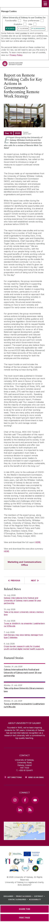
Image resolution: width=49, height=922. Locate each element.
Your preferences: (31, 20)
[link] (24, 854)
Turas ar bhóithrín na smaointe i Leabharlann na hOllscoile (24, 624)
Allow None (24, 28)
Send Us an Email (36, 777)
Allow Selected (38, 28)
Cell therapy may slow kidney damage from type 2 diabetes (23, 636)
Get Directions (14, 777)
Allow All (11, 28)
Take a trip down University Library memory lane (24, 613)
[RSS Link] (30, 809)
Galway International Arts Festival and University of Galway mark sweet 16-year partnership (22, 600)
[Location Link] (24, 838)
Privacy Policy (16, 55)
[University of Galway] (12, 64)
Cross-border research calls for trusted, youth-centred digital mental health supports (24, 647)
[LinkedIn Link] (19, 809)
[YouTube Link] (35, 800)
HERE (37, 542)
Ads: (30, 24)
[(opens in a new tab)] (24, 856)
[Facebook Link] (25, 800)
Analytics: (18, 24)
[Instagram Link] (14, 800)
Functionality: (11, 20)
